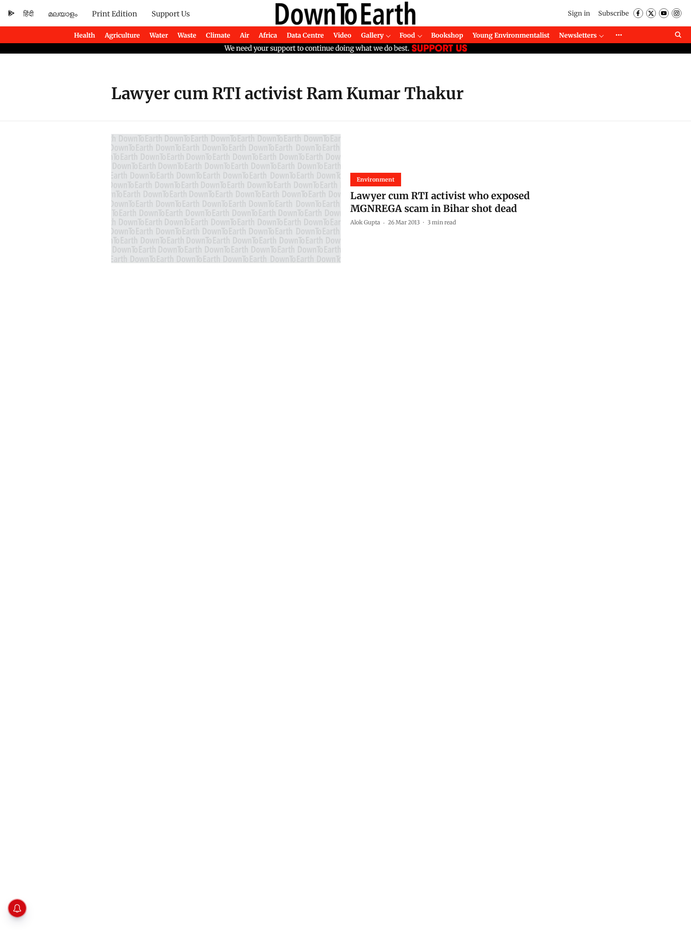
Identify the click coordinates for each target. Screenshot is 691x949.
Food (407, 35)
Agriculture (122, 35)
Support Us (171, 13)
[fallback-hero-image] (226, 198)
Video (342, 35)
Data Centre (305, 35)
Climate (218, 35)
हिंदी (28, 13)
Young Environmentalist (511, 35)
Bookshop (447, 35)
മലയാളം (63, 13)
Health (84, 35)
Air (244, 35)
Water (159, 35)
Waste (187, 35)
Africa (268, 35)
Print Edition (114, 13)
